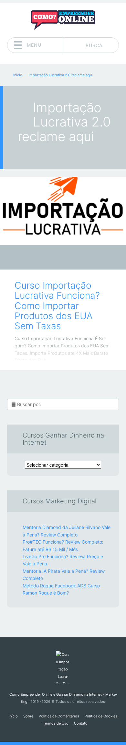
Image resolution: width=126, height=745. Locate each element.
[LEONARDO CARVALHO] (75, 257)
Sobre (28, 716)
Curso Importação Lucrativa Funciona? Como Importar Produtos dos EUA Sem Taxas (57, 305)
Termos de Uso (55, 723)
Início (13, 716)
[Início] (63, 667)
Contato (81, 723)
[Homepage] (63, 20)
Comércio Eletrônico (58, 259)
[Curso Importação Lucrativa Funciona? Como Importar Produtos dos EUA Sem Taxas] (63, 211)
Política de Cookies (101, 716)
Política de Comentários (59, 716)
